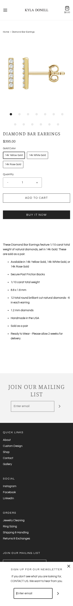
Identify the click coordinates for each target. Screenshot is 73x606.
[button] (36, 73)
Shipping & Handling (16, 532)
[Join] (59, 406)
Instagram (9, 486)
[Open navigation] (5, 10)
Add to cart (36, 197)
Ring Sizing (10, 526)
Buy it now (36, 214)
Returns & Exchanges (16, 538)
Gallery (7, 464)
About (7, 439)
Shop (6, 452)
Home (6, 32)
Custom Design (12, 446)
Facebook (9, 492)
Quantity (8, 174)
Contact (8, 458)
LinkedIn (8, 498)
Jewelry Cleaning (14, 520)
